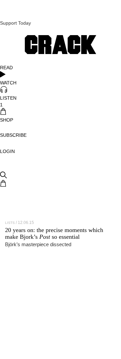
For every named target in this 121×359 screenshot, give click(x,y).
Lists (10, 223)
